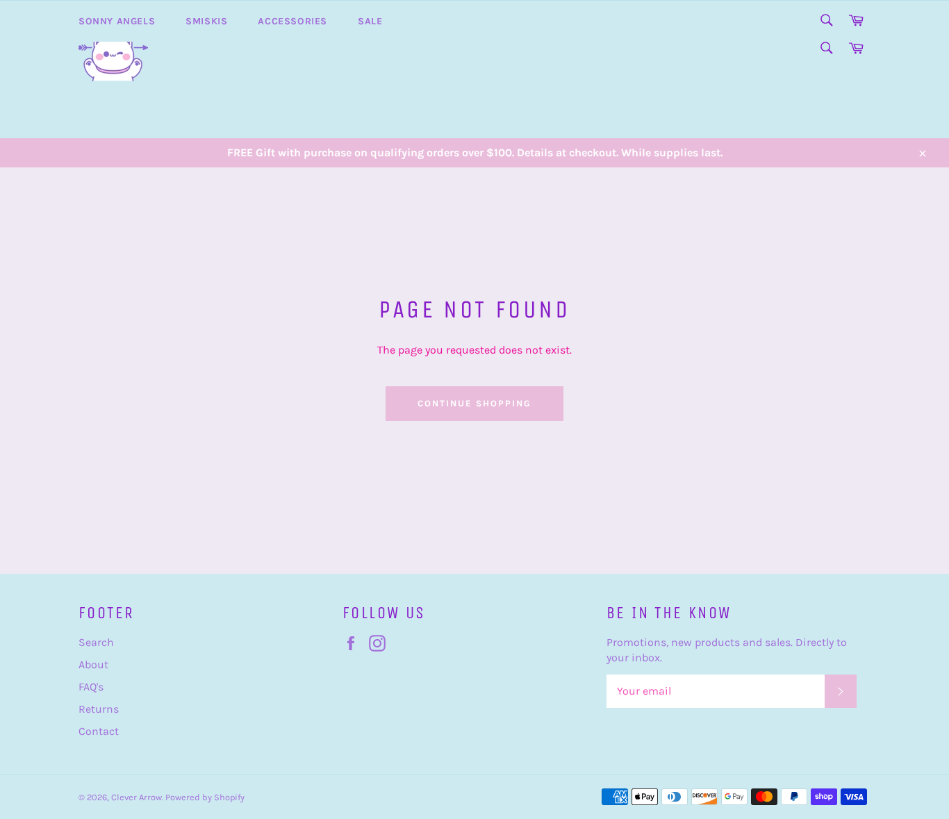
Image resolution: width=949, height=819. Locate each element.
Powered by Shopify (205, 797)
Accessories (292, 21)
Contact (99, 731)
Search (96, 642)
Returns (99, 708)
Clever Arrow (136, 797)
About (93, 664)
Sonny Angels (117, 21)
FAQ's (91, 686)
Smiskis (206, 21)
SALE (370, 21)
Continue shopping (474, 403)
